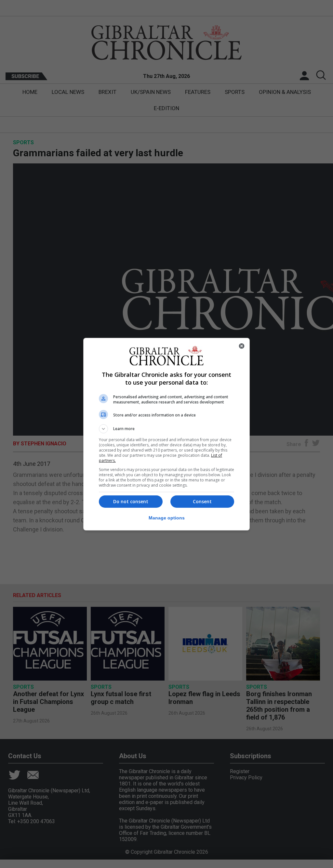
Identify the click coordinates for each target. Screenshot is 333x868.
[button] (166, 428)
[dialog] (166, 434)
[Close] (241, 345)
